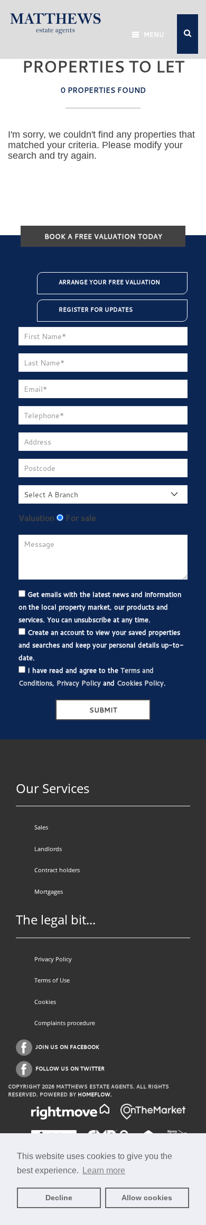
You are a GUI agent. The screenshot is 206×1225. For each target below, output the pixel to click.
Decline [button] (58, 1197)
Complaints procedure (64, 1023)
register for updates (96, 309)
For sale (79, 518)
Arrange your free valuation (109, 282)
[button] (187, 34)
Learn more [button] (103, 1170)
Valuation (36, 518)
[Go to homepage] (55, 22)
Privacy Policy (79, 683)
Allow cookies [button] (146, 1197)
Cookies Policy (140, 683)
